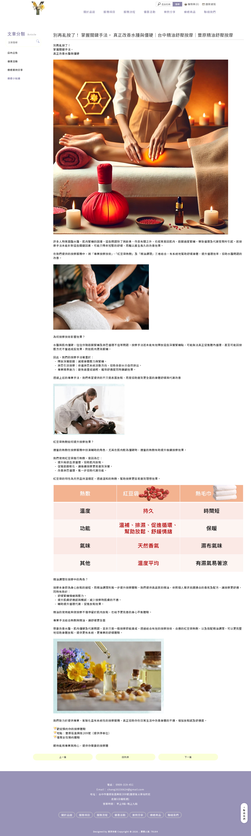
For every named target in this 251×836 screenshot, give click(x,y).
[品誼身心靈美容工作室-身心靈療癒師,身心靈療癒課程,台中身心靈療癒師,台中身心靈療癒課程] (39, 9)
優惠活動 (150, 12)
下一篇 (188, 757)
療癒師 (87, 821)
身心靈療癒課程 (116, 821)
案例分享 (170, 12)
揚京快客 (112, 831)
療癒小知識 (14, 78)
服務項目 (109, 12)
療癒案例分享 (15, 70)
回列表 (125, 757)
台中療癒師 (131, 821)
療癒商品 (190, 12)
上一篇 (62, 757)
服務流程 (129, 12)
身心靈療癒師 (99, 821)
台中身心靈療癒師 (148, 821)
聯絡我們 (210, 12)
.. (139, 831)
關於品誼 (89, 12)
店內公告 (13, 52)
